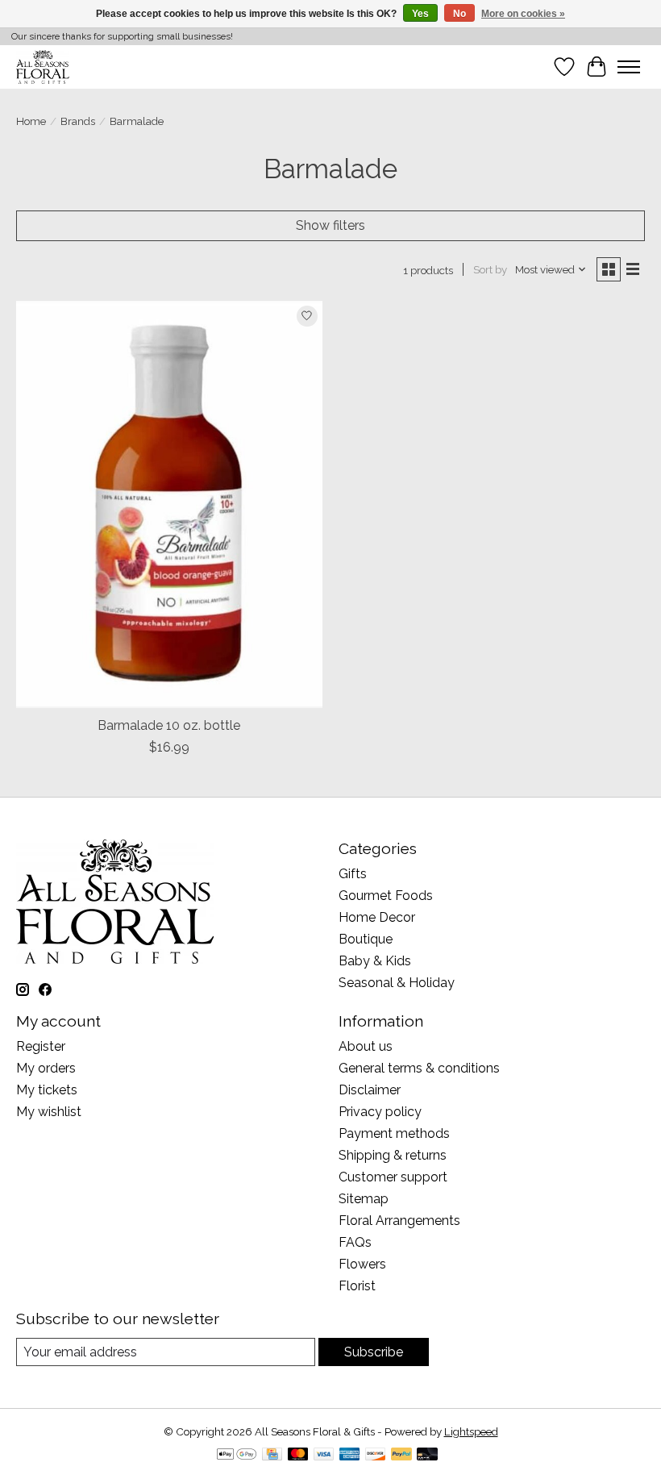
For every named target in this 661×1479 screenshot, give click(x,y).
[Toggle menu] (629, 67)
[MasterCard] (298, 1455)
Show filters (330, 225)
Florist (357, 1286)
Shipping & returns (393, 1155)
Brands (77, 121)
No (459, 13)
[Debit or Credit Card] (427, 1455)
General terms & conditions (419, 1068)
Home (31, 121)
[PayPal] (401, 1455)
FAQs (355, 1242)
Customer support (393, 1177)
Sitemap (364, 1198)
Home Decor (377, 917)
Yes (420, 13)
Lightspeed (471, 1431)
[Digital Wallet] (236, 1455)
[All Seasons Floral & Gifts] (42, 66)
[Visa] (324, 1455)
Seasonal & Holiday (397, 982)
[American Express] (349, 1455)
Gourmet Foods (386, 895)
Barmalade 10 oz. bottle (169, 725)
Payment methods (394, 1133)
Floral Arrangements (399, 1220)
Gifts (353, 873)
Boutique (366, 939)
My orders (46, 1068)
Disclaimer (370, 1090)
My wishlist (48, 1111)
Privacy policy (380, 1111)
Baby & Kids (375, 961)
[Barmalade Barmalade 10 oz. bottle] (169, 504)
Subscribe (373, 1352)
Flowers (362, 1264)
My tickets (46, 1090)
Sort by (490, 269)
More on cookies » (523, 13)
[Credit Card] (272, 1455)
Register (40, 1046)
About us (366, 1046)
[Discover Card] (375, 1455)
